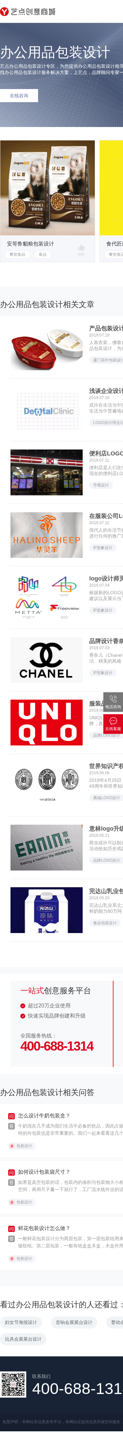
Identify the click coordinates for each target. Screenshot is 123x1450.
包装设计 (21, 1146)
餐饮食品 (17, 254)
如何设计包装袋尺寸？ (44, 1172)
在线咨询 (19, 95)
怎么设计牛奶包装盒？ (44, 1115)
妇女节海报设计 (21, 1322)
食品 (43, 254)
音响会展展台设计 (74, 1322)
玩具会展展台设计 (23, 1339)
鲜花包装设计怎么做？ (44, 1228)
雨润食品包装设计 (28, 244)
